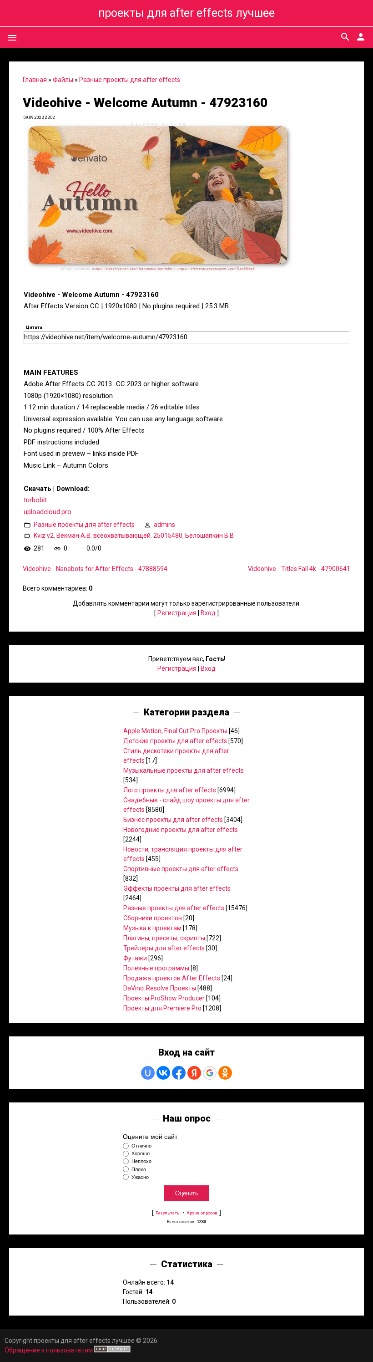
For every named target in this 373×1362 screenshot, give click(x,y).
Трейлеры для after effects (164, 948)
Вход (208, 613)
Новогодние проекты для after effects (180, 829)
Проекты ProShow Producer (164, 998)
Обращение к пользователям (49, 1350)
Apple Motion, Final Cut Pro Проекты (175, 731)
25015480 (167, 535)
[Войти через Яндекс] (194, 1073)
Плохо (138, 1169)
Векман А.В (73, 535)
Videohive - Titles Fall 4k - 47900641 (299, 568)
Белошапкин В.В (209, 535)
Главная (35, 79)
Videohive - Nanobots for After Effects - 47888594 (95, 568)
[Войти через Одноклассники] (225, 1073)
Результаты (168, 1212)
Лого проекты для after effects (169, 790)
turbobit (35, 500)
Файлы (63, 79)
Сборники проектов (152, 918)
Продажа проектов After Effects (171, 978)
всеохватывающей (122, 535)
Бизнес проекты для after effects (173, 819)
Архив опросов (201, 1212)
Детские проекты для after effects (175, 741)
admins (164, 524)
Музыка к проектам (152, 928)
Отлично (141, 1145)
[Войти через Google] (210, 1073)
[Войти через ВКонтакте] (163, 1073)
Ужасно (140, 1177)
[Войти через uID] (148, 1073)
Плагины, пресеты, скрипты (164, 938)
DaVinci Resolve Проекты (159, 988)
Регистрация (177, 613)
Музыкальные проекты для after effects (183, 770)
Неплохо (141, 1161)
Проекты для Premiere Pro (162, 1008)
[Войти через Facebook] (179, 1073)
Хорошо (140, 1153)
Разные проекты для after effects (129, 79)
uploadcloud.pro (47, 512)
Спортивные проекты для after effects (180, 868)
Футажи (135, 958)
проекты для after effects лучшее (186, 13)
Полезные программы (156, 968)
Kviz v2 (44, 535)
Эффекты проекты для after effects (177, 888)
